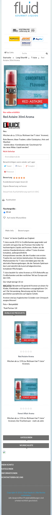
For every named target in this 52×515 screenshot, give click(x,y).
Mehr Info (9, 231)
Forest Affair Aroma (26, 414)
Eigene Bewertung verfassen (15, 186)
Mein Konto (7, 465)
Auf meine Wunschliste (16, 218)
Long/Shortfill (21, 58)
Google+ (31, 166)
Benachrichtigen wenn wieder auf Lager (19, 162)
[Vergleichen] (20, 365)
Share (19, 166)
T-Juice (34, 58)
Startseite (7, 58)
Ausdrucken (11, 200)
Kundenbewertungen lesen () (15, 182)
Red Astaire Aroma (26, 357)
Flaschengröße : (9, 209)
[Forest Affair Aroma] (26, 390)
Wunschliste (26, 445)
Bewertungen (23, 231)
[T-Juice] (11, 125)
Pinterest (10, 172)
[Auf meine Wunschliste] (8, 365)
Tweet (9, 166)
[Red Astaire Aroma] (26, 333)
